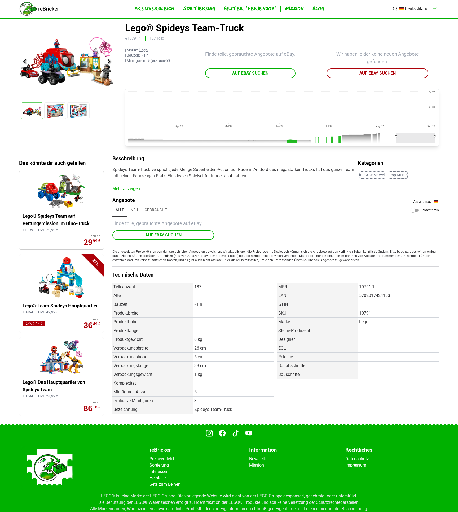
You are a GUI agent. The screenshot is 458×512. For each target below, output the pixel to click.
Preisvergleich (162, 458)
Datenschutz (357, 458)
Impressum (355, 465)
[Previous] (24, 61)
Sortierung (159, 465)
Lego (143, 50)
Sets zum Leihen (164, 484)
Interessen (159, 471)
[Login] (434, 9)
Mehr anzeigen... (127, 188)
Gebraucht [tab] (156, 210)
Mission (256, 465)
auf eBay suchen (250, 73)
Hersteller (158, 477)
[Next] (109, 61)
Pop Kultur (398, 175)
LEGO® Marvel (372, 175)
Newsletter (259, 458)
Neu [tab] (134, 210)
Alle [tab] (120, 210)
